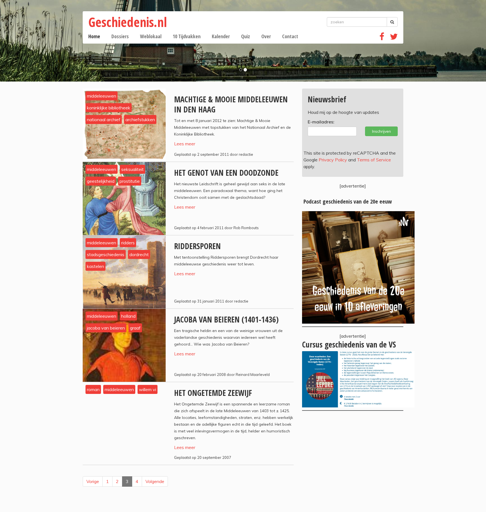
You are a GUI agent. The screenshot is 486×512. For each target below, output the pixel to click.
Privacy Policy (333, 160)
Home (94, 36)
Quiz (245, 36)
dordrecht (139, 254)
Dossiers (120, 36)
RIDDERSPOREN (197, 246)
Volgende (154, 481)
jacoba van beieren (106, 328)
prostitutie (130, 181)
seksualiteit (132, 169)
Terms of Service (374, 160)
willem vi (147, 389)
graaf (135, 328)
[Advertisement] (352, 461)
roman (93, 389)
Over (266, 36)
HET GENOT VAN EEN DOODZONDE (226, 172)
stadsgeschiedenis (105, 254)
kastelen (95, 266)
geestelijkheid (100, 181)
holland (128, 316)
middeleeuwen (101, 96)
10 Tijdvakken (187, 36)
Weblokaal (150, 36)
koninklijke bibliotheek (108, 107)
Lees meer (184, 143)
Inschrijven (381, 131)
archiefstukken (140, 119)
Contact (290, 36)
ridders (128, 242)
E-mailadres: (321, 122)
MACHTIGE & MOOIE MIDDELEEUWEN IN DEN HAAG (231, 104)
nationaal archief (103, 119)
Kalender (221, 36)
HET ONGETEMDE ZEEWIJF (213, 392)
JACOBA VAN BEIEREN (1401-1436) (226, 319)
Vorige (92, 481)
